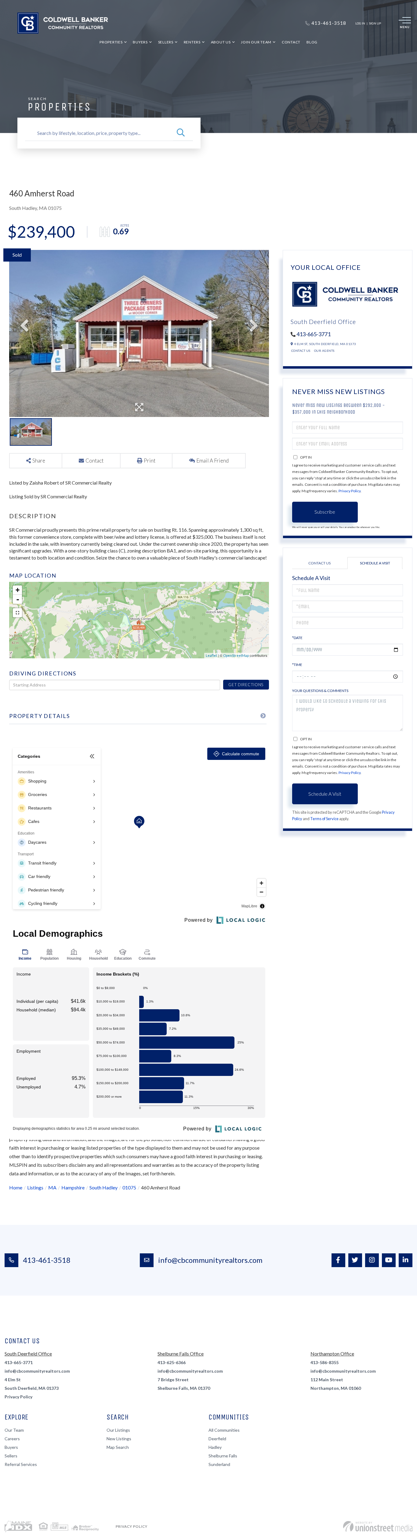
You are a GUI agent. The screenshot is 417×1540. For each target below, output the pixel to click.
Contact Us (300, 350)
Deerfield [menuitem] (217, 1438)
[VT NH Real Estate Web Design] (377, 1526)
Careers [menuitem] (12, 1438)
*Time (297, 664)
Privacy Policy (350, 491)
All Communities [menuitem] (224, 1430)
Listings (35, 1187)
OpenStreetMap (236, 655)
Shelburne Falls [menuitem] (223, 1455)
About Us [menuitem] (221, 42)
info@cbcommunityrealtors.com (210, 1259)
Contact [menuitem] (291, 42)
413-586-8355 (324, 1362)
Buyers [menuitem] (140, 42)
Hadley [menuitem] (215, 1447)
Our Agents (324, 350)
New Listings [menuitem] (119, 1438)
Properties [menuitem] (111, 42)
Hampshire (73, 1187)
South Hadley (103, 1187)
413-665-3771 (313, 334)
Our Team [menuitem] (14, 1430)
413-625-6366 (172, 1362)
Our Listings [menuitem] (118, 1430)
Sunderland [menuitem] (219, 1464)
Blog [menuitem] (311, 42)
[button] (180, 133)
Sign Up (375, 23)
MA (52, 1187)
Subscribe (324, 512)
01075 (129, 1187)
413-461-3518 (47, 1259)
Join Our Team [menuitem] (256, 42)
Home (15, 1187)
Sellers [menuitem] (165, 42)
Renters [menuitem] (192, 42)
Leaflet (211, 655)
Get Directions (245, 684)
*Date (297, 637)
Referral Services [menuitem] (21, 1464)
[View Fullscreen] (17, 612)
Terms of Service (324, 818)
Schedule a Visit (375, 563)
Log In (360, 23)
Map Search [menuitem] (118, 1447)
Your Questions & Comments (320, 690)
